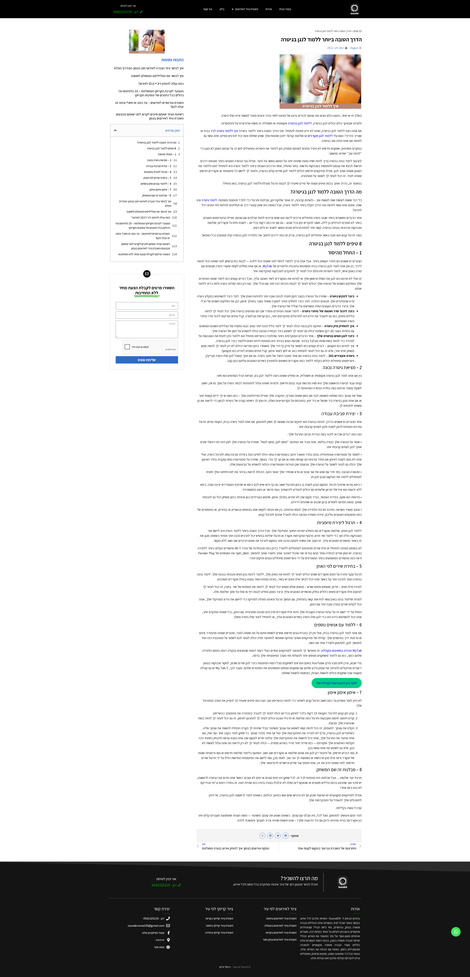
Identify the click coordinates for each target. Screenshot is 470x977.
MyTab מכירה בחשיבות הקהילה (341, 650)
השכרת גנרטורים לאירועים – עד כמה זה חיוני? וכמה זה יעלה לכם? (149, 105)
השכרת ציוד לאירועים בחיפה (281, 918)
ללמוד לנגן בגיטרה (300, 123)
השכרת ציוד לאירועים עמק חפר (280, 940)
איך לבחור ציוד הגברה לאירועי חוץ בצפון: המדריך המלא (149, 68)
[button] (285, 836)
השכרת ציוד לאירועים (246, 9)
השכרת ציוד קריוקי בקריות (219, 918)
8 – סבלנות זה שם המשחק (156, 195)
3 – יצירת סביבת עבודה (158, 166)
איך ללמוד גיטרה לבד (224, 131)
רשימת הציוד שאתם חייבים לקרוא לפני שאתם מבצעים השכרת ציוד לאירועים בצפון (150, 116)
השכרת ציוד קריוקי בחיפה (219, 926)
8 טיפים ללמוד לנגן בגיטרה (161, 148)
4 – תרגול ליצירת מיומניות (157, 172)
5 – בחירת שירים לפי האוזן (157, 178)
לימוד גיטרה (209, 200)
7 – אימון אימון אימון (160, 190)
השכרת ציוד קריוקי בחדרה (219, 933)
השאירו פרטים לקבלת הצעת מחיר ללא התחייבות (144, 254)
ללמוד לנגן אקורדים (320, 136)
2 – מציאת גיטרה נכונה (159, 160)
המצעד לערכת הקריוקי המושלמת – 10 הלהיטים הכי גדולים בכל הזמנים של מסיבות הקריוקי (151, 93)
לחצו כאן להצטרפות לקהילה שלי (336, 683)
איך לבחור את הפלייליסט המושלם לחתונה (157, 76)
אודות (268, 9)
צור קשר (207, 9)
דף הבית (357, 31)
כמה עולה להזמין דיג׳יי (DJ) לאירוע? (161, 83)
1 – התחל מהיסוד (167, 154)
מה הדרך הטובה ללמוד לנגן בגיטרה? (156, 142)
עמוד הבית (285, 9)
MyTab (267, 266)
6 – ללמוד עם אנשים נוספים (156, 184)
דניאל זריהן (224, 967)
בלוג (221, 9)
